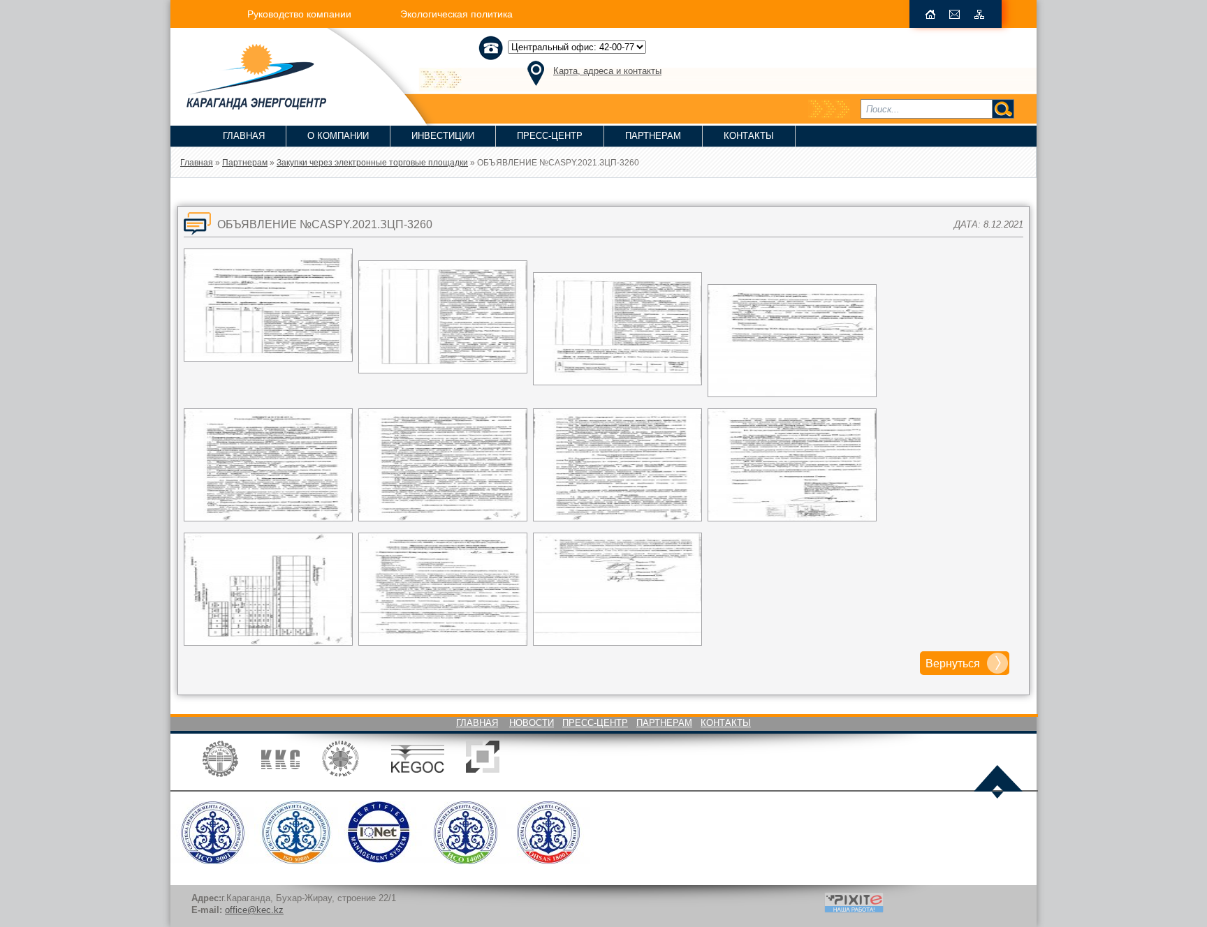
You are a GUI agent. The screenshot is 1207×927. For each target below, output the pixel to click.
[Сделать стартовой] (930, 14)
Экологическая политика (456, 14)
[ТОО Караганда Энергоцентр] (248, 105)
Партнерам (653, 136)
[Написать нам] (954, 14)
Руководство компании (299, 14)
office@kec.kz (254, 910)
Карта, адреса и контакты (607, 71)
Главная (244, 136)
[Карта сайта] (979, 14)
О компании (338, 136)
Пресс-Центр (550, 136)
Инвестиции (442, 136)
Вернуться (953, 663)
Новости (531, 723)
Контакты (749, 136)
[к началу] (998, 783)
